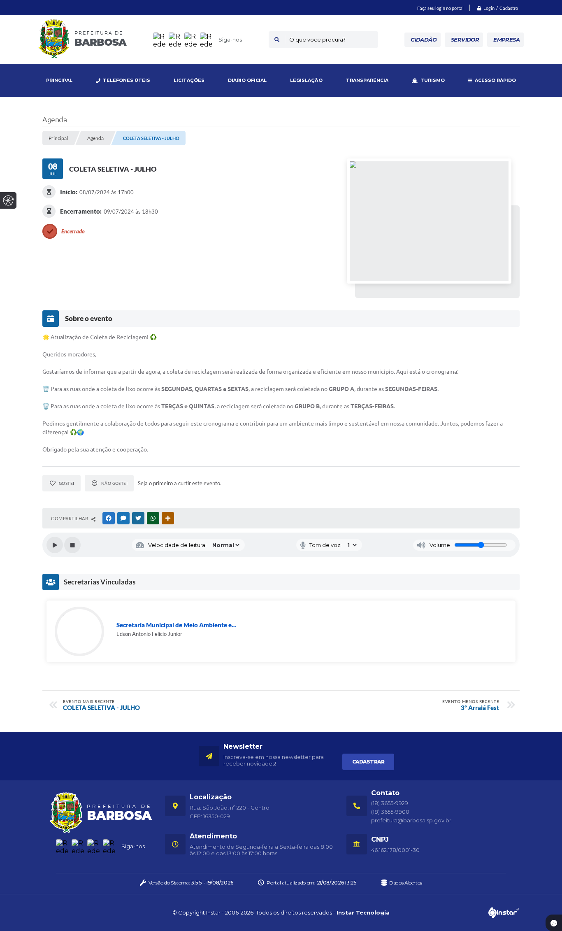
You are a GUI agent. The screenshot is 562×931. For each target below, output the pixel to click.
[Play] (54, 545)
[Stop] (72, 545)
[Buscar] (277, 39)
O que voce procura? (317, 39)
